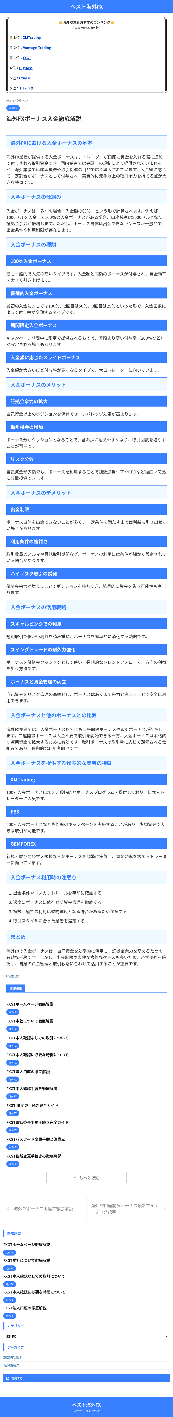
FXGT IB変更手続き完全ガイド (32, 1105)
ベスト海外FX (86, 6)
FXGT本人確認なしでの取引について (37, 1037)
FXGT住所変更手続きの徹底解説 (33, 1156)
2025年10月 (12, 1357)
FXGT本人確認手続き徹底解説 (31, 1088)
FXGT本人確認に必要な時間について (37, 1054)
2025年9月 (11, 1365)
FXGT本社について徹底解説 (29, 1021)
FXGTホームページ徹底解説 (29, 1004)
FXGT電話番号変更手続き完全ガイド (37, 1122)
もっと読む (89, 1177)
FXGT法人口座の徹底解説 (28, 1071)
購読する (16, 1378)
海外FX (14, 976)
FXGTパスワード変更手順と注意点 (35, 1139)
